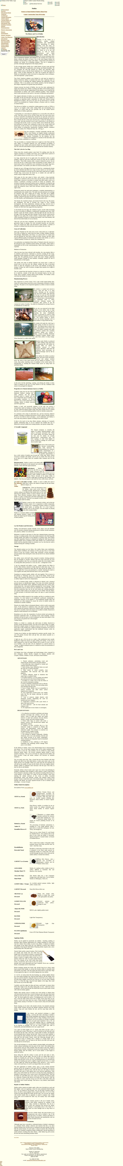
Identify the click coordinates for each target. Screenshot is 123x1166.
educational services (37, 1144)
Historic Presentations (4, 32)
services (32, 1143)
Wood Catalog (5, 44)
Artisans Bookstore (6, 17)
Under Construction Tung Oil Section (34, 14)
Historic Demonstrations (5, 27)
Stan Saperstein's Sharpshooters (5, 42)
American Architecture (4, 15)
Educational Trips (5, 23)
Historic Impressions (6, 30)
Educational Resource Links (5, 39)
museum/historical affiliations (26, 1144)
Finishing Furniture (6, 24)
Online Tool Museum (6, 37)
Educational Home (6, 12)
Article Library (5, 18)
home (21, 1142)
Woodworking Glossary (5, 47)
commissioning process (39, 1143)
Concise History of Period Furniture (6, 21)
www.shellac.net (28, 787)
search (36, 1145)
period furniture (45, 1142)
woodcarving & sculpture (37, 1142)
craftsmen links (44, 1144)
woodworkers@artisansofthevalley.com (36, 1160)
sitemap (32, 1145)
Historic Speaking (6, 35)
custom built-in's (28, 1143)
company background (27, 1142)
